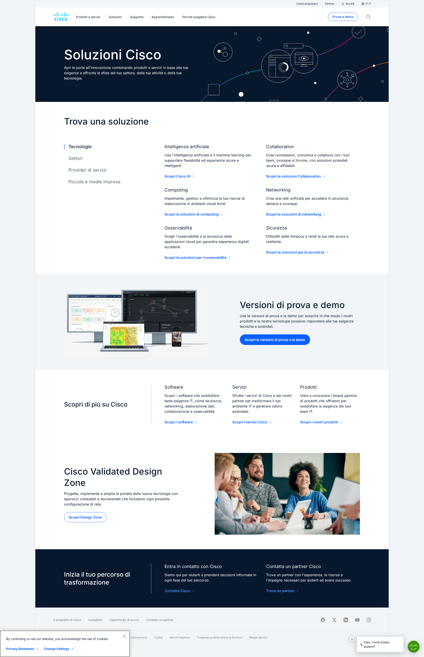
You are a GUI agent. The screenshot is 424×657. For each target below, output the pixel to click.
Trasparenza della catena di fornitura (219, 637)
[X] (334, 620)
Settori (75, 158)
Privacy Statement (20, 649)
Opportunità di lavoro (124, 620)
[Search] (368, 17)
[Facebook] (323, 620)
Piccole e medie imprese (94, 181)
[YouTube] (357, 620)
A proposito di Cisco (67, 620)
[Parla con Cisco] (414, 647)
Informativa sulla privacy (132, 637)
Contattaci (95, 620)
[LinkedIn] (346, 620)
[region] (65, 643)
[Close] (124, 636)
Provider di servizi (87, 170)
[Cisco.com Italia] (61, 16)
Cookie (158, 637)
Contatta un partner (160, 620)
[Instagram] (369, 620)
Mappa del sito (258, 637)
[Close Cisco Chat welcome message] (352, 639)
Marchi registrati (180, 637)
